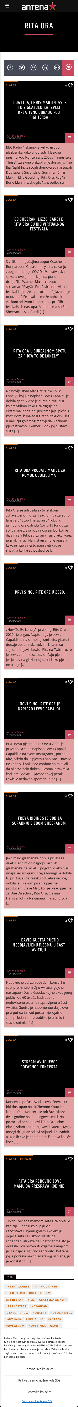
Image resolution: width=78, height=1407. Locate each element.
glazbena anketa (53, 1299)
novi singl (37, 1326)
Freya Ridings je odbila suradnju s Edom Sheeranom (39, 821)
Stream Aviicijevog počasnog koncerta (39, 1064)
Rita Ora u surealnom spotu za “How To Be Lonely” (40, 353)
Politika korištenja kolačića (37, 1401)
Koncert (39, 1313)
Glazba (11, 85)
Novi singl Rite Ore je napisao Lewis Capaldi (39, 706)
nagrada (55, 1319)
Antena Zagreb (16, 135)
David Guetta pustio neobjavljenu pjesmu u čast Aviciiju (39, 945)
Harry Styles (16, 1306)
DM (48, 1293)
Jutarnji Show (17, 1313)
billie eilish (15, 1293)
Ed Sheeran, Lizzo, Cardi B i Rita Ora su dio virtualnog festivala (40, 224)
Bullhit (35, 1293)
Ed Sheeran (15, 1299)
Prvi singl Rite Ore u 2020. (40, 592)
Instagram (39, 1306)
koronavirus (61, 1313)
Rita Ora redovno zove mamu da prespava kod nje (39, 1184)
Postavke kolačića (39, 1392)
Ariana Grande (46, 1286)
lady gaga (14, 1319)
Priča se (25, 1159)
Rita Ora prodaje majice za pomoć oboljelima (40, 473)
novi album (15, 1326)
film (31, 1299)
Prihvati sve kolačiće (39, 1369)
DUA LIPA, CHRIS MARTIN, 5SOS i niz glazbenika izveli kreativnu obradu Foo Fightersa (40, 110)
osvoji (55, 1326)
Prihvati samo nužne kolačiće (39, 1380)
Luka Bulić (34, 1319)
